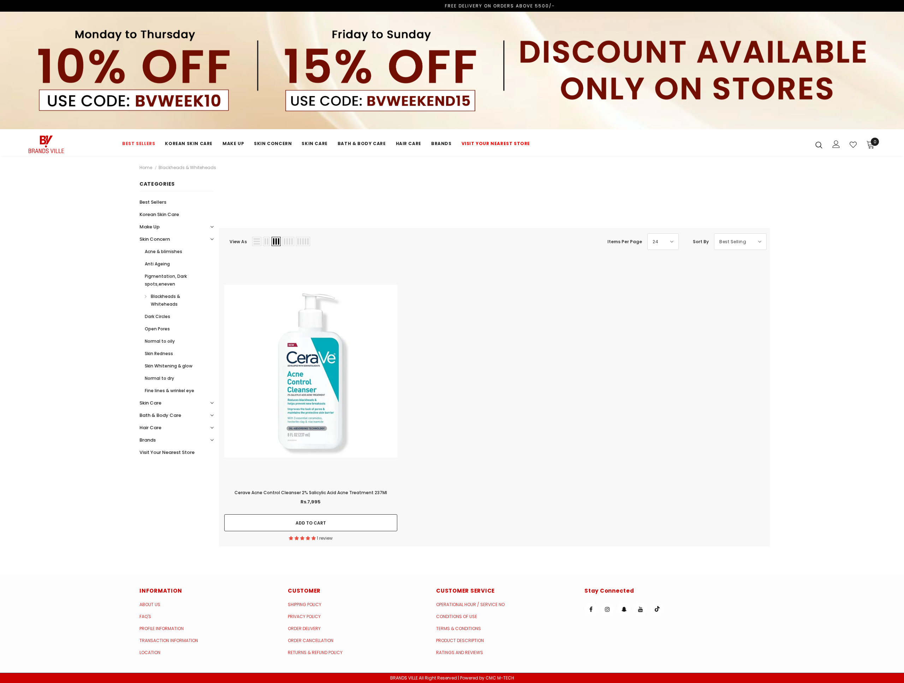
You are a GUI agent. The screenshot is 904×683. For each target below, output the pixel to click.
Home (145, 167)
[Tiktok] (657, 609)
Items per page (624, 242)
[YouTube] (640, 609)
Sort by (701, 242)
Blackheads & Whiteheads (187, 167)
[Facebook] (590, 609)
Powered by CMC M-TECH (487, 678)
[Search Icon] (818, 144)
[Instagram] (607, 609)
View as (238, 242)
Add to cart (311, 523)
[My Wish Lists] (853, 144)
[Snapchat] (624, 609)
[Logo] (70, 144)
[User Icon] (836, 144)
